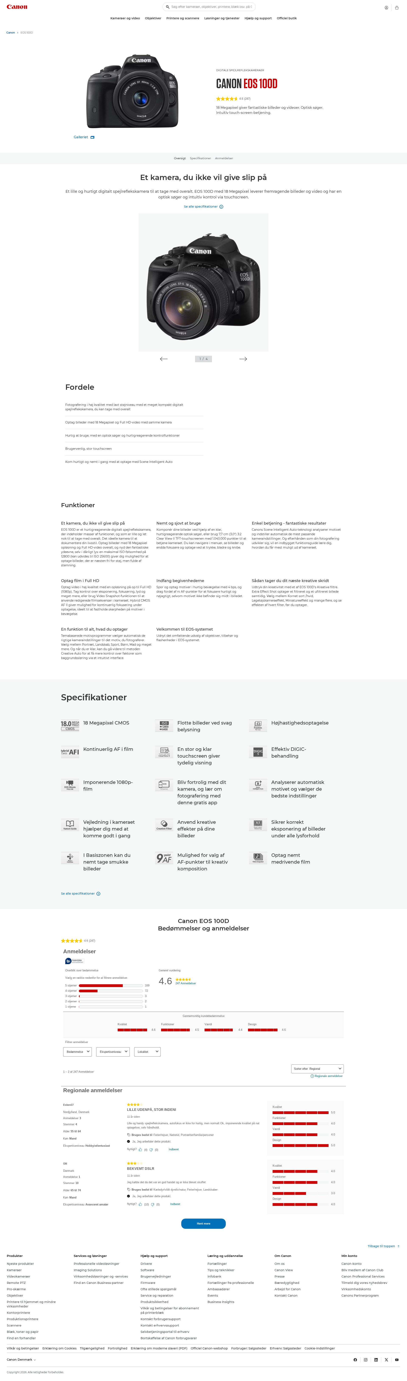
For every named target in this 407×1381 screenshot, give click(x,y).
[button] (163, 359)
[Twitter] (386, 1359)
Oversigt (180, 158)
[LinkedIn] (376, 1359)
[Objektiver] (163, 18)
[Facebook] (355, 1359)
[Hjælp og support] (273, 18)
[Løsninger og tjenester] (241, 18)
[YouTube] (397, 1359)
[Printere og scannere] (201, 18)
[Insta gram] (365, 1359)
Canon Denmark (20, 1359)
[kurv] (396, 7)
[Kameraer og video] (141, 18)
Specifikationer (200, 158)
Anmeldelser (224, 158)
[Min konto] (386, 7)
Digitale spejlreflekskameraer (240, 70)
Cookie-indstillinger (320, 1348)
